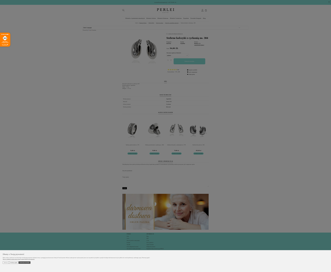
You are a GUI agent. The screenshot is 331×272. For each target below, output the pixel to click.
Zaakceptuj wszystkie (24, 262)
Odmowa (6, 262)
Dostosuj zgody (13, 262)
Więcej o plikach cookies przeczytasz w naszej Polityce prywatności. (19, 259)
